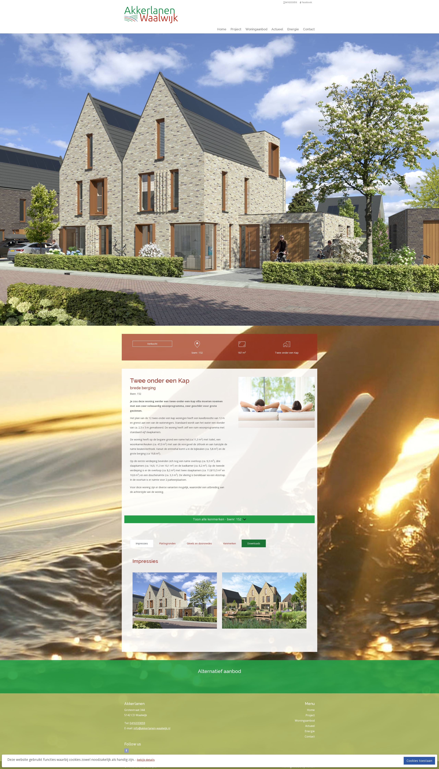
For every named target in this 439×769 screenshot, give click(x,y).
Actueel (277, 29)
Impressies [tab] (142, 543)
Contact (309, 29)
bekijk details (146, 760)
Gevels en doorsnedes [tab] (199, 543)
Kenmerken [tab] (229, 543)
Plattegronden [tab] (167, 543)
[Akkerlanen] (151, 13)
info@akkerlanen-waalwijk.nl (151, 728)
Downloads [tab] (253, 543)
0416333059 (137, 723)
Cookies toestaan (419, 761)
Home (221, 29)
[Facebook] (300, 2)
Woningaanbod (256, 29)
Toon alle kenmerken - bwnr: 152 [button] (217, 519)
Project (235, 29)
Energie (293, 29)
